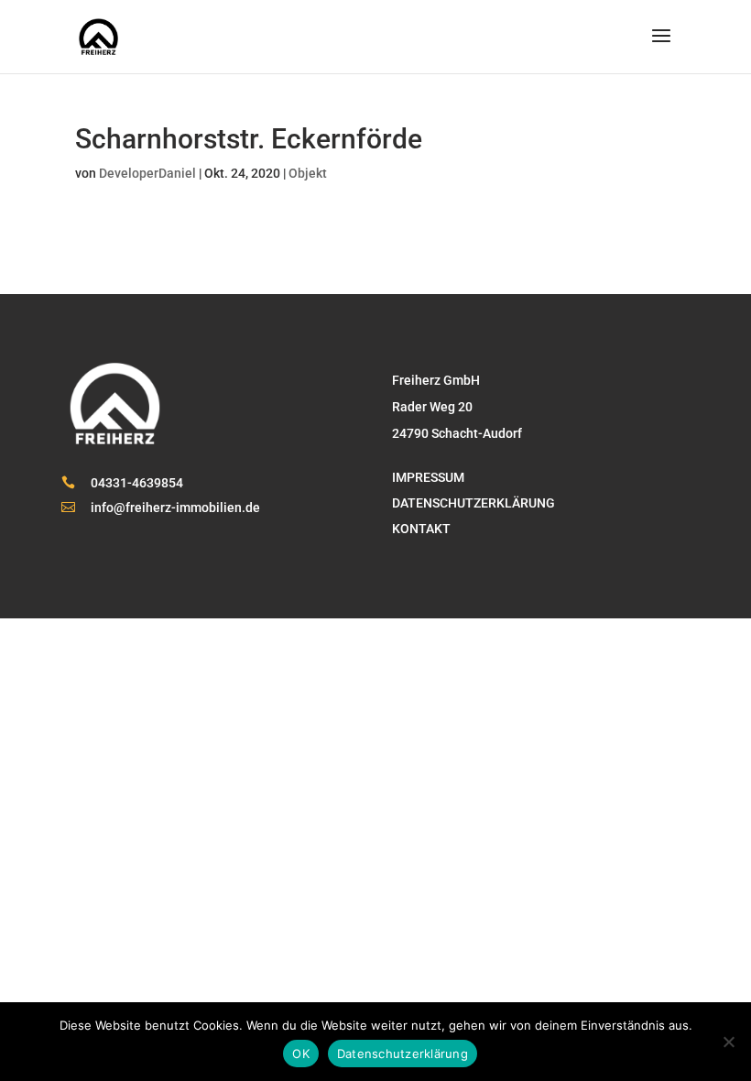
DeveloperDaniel (147, 173)
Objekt (307, 173)
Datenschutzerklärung (402, 1053)
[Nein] (728, 1041)
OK (301, 1053)
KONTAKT (421, 529)
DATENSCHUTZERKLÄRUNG (473, 503)
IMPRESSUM (428, 478)
